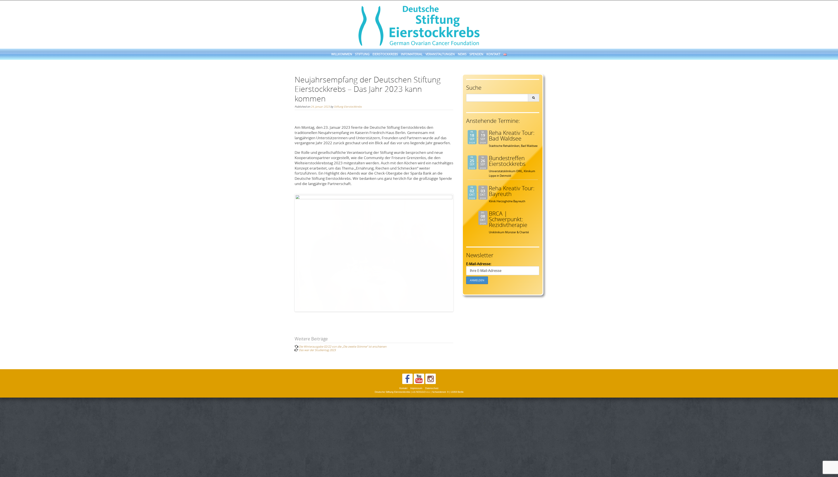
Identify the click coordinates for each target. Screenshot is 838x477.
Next (459, 252)
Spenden (476, 54)
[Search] (533, 98)
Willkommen (341, 54)
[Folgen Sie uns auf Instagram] (430, 458)
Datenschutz (432, 467)
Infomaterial (411, 54)
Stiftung (362, 54)
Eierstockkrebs (385, 54)
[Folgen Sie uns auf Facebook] (407, 458)
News (462, 54)
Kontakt (493, 54)
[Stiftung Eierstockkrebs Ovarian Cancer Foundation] (419, 25)
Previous (289, 252)
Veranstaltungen (440, 54)
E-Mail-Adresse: (478, 263)
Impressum (416, 467)
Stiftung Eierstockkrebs (348, 106)
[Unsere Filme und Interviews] (419, 458)
